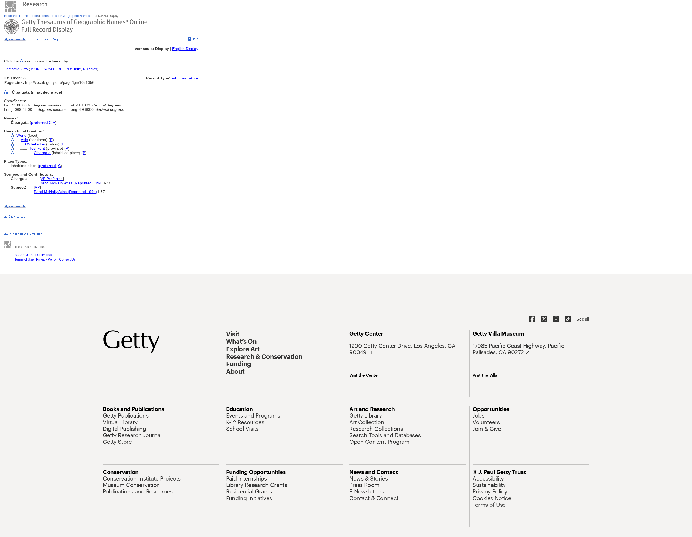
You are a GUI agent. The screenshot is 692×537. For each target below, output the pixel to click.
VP (37, 187)
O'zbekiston (35, 144)
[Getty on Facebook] (532, 319)
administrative (185, 78)
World (21, 135)
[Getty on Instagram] (556, 319)
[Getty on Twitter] (544, 319)
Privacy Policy (46, 259)
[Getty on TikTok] (568, 319)
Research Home (16, 16)
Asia (24, 140)
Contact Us (67, 259)
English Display (185, 48)
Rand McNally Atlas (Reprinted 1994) (71, 183)
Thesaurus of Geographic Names (66, 16)
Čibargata (42, 153)
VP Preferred (52, 178)
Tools (34, 16)
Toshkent (37, 148)
